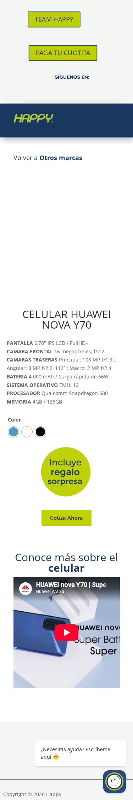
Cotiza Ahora (66, 517)
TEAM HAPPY (54, 19)
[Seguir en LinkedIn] (110, 91)
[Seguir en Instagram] (53, 91)
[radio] (13, 432)
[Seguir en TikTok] (72, 91)
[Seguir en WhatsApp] (91, 91)
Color (14, 419)
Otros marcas (60, 157)
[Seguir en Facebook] (34, 91)
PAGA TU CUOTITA (63, 52)
